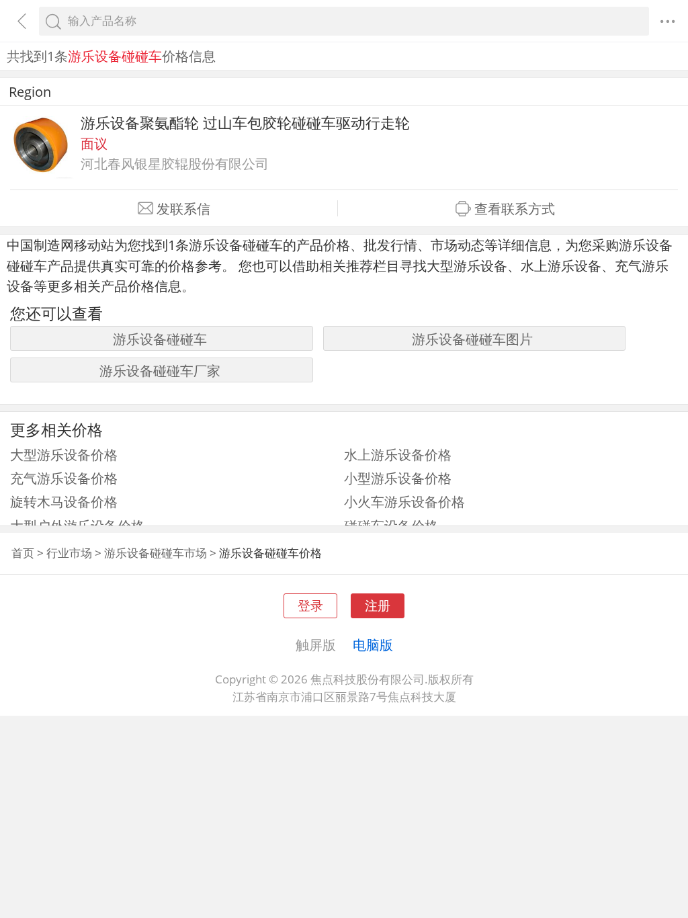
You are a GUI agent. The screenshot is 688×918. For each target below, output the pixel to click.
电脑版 (373, 644)
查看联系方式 (514, 208)
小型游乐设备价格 (398, 477)
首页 (22, 552)
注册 (377, 605)
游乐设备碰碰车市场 (155, 552)
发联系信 (183, 208)
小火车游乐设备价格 (404, 501)
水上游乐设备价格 (398, 454)
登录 (310, 605)
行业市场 (69, 552)
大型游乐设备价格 (64, 454)
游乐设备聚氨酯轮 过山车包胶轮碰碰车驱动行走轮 (245, 122)
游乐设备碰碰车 (160, 338)
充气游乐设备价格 (64, 477)
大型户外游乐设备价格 (77, 525)
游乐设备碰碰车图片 (472, 338)
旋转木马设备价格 (64, 501)
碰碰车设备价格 (391, 525)
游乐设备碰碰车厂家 (159, 370)
